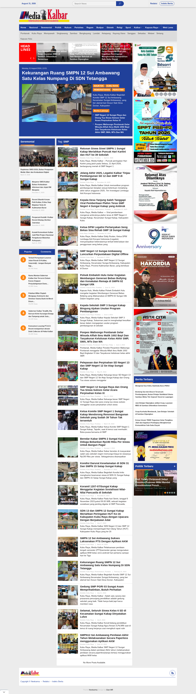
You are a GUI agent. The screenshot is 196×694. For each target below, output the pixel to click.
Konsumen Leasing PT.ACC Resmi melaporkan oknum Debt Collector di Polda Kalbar (40, 328)
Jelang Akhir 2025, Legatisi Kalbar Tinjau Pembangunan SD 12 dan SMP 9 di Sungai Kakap (105, 176)
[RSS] (172, 673)
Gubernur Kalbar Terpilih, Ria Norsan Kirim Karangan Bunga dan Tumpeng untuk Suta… (41, 313)
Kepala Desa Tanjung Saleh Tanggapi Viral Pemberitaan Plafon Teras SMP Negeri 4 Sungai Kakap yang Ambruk (103, 203)
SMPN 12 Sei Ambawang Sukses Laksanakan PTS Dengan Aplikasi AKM (104, 540)
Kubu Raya (112, 86)
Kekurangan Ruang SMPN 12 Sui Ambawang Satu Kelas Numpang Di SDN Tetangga (105, 565)
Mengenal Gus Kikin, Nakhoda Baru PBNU (152, 386)
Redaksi (46, 681)
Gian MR (109, 690)
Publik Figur (104, 345)
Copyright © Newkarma (30, 681)
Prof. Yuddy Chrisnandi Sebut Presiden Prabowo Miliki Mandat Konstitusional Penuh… (152, 482)
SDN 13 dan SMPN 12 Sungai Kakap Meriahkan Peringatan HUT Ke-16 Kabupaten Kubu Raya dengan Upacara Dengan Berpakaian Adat (104, 515)
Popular (28, 252)
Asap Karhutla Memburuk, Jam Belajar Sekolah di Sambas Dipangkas (82, 56)
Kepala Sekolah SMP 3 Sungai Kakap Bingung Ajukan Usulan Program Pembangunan (102, 308)
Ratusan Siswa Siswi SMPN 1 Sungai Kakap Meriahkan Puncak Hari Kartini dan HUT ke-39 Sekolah (103, 151)
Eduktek (99, 86)
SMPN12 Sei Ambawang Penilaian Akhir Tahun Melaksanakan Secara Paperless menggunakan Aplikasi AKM (104, 638)
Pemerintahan (102, 90)
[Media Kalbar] (44, 15)
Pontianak (96, 345)
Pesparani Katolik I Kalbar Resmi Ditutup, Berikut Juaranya (42, 220)
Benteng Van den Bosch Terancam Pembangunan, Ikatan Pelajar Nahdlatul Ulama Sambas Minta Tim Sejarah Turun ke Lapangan (154, 394)
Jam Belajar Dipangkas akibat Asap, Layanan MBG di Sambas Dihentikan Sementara (153, 404)
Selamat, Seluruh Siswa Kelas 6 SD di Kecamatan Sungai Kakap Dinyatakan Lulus (103, 613)
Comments (46, 252)
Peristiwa (118, 90)
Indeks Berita (57, 681)
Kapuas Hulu (90, 287)
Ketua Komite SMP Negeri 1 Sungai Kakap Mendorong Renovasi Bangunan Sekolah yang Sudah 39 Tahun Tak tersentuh (104, 416)
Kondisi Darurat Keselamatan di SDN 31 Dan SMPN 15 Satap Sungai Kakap (104, 465)
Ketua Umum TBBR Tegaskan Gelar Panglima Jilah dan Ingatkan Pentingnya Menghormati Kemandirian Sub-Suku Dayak (116, 54)
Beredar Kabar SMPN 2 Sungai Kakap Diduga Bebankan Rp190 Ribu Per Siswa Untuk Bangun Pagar (105, 441)
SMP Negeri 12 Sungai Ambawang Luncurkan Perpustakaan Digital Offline (104, 253)
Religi (111, 345)
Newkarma (93, 690)
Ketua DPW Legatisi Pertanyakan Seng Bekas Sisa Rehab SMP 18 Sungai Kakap (105, 229)
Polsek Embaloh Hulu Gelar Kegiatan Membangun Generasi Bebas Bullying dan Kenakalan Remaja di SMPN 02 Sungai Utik (103, 280)
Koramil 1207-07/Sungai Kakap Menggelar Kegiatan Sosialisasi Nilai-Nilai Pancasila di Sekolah (103, 489)
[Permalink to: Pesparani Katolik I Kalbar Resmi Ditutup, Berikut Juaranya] (26, 220)
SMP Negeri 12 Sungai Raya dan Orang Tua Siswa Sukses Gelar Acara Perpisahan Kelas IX (110, 117)
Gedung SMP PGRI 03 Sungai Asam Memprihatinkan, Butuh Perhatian (102, 588)
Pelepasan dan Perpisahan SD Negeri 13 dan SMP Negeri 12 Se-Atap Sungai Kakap (104, 365)
